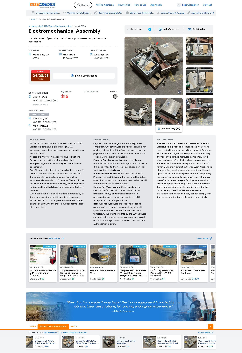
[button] (169, 29)
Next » (74, 326)
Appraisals (156, 4)
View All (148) (204, 332)
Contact (207, 4)
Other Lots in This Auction (53, 326)
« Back (33, 326)
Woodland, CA (56, 238)
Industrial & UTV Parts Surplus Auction (65, 332)
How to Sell (124, 4)
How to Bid (140, 4)
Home (32, 19)
